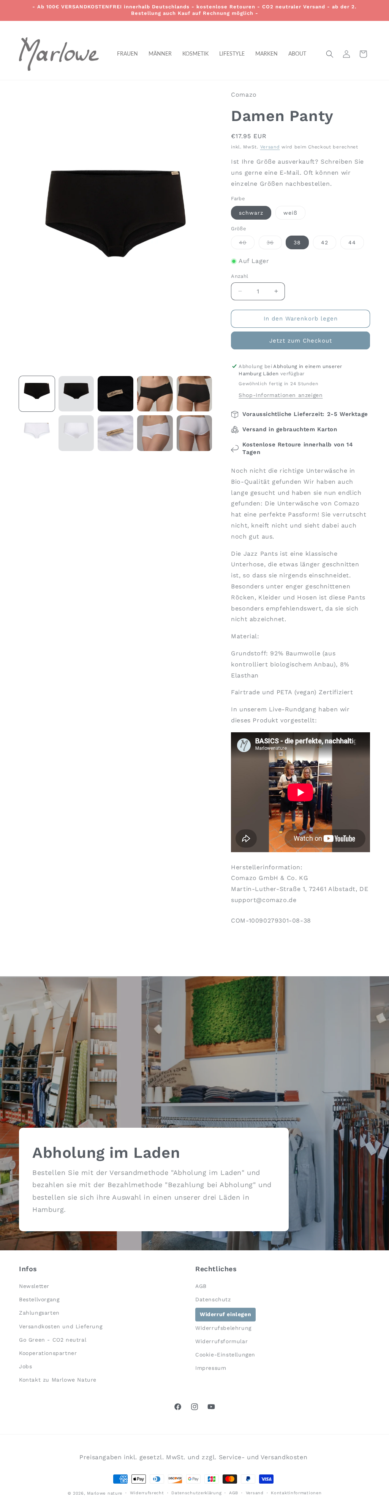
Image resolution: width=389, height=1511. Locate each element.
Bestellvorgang (39, 1299)
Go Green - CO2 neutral (52, 1340)
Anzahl (239, 276)
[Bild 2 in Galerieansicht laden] (76, 394)
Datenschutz (213, 1299)
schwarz (251, 213)
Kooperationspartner (48, 1353)
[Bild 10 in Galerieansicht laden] (194, 433)
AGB (201, 1286)
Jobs (25, 1366)
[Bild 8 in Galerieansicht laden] (115, 433)
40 (247, 244)
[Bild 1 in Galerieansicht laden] (37, 394)
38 (297, 242)
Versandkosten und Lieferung (60, 1326)
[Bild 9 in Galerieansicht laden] (155, 433)
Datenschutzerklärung (196, 1492)
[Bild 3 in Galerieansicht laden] (115, 394)
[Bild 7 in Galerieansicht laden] (76, 433)
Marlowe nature (104, 1493)
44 (352, 242)
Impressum (210, 1368)
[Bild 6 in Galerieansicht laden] (37, 433)
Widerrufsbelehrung (223, 1328)
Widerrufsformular (221, 1341)
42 (324, 242)
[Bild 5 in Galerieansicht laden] (194, 394)
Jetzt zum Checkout (300, 340)
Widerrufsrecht (147, 1492)
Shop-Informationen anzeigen (281, 395)
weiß (290, 213)
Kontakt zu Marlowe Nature (57, 1380)
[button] (329, 54)
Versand (270, 147)
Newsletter (34, 1286)
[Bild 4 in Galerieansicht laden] (155, 394)
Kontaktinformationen (296, 1492)
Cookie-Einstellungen (225, 1355)
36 (274, 244)
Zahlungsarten (39, 1313)
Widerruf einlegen (225, 1314)
